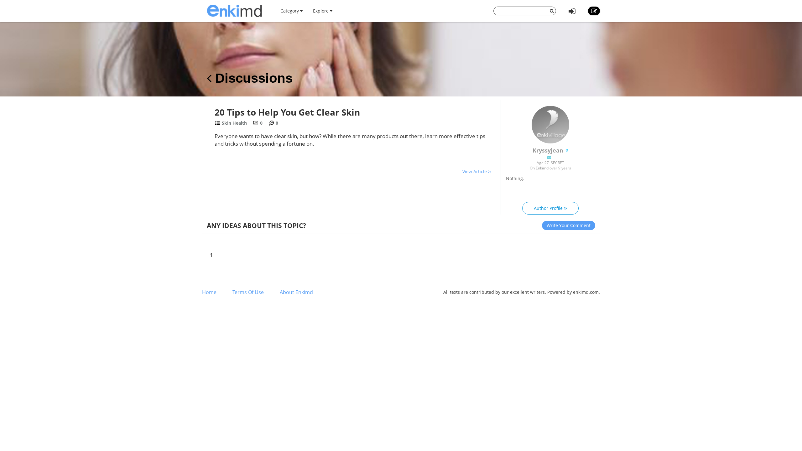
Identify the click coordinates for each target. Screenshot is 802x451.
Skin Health (234, 123)
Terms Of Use (248, 292)
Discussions (252, 78)
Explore (321, 11)
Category (290, 11)
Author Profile (549, 208)
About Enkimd (296, 292)
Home (209, 292)
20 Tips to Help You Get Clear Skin (287, 112)
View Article (475, 171)
